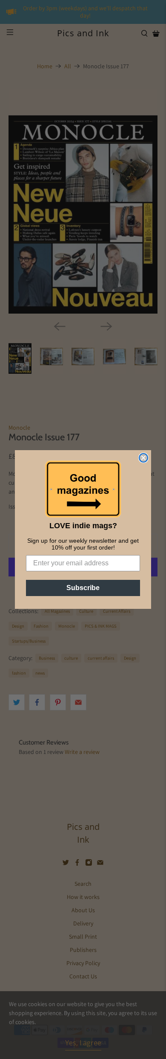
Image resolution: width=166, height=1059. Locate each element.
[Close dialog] (143, 458)
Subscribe (83, 587)
